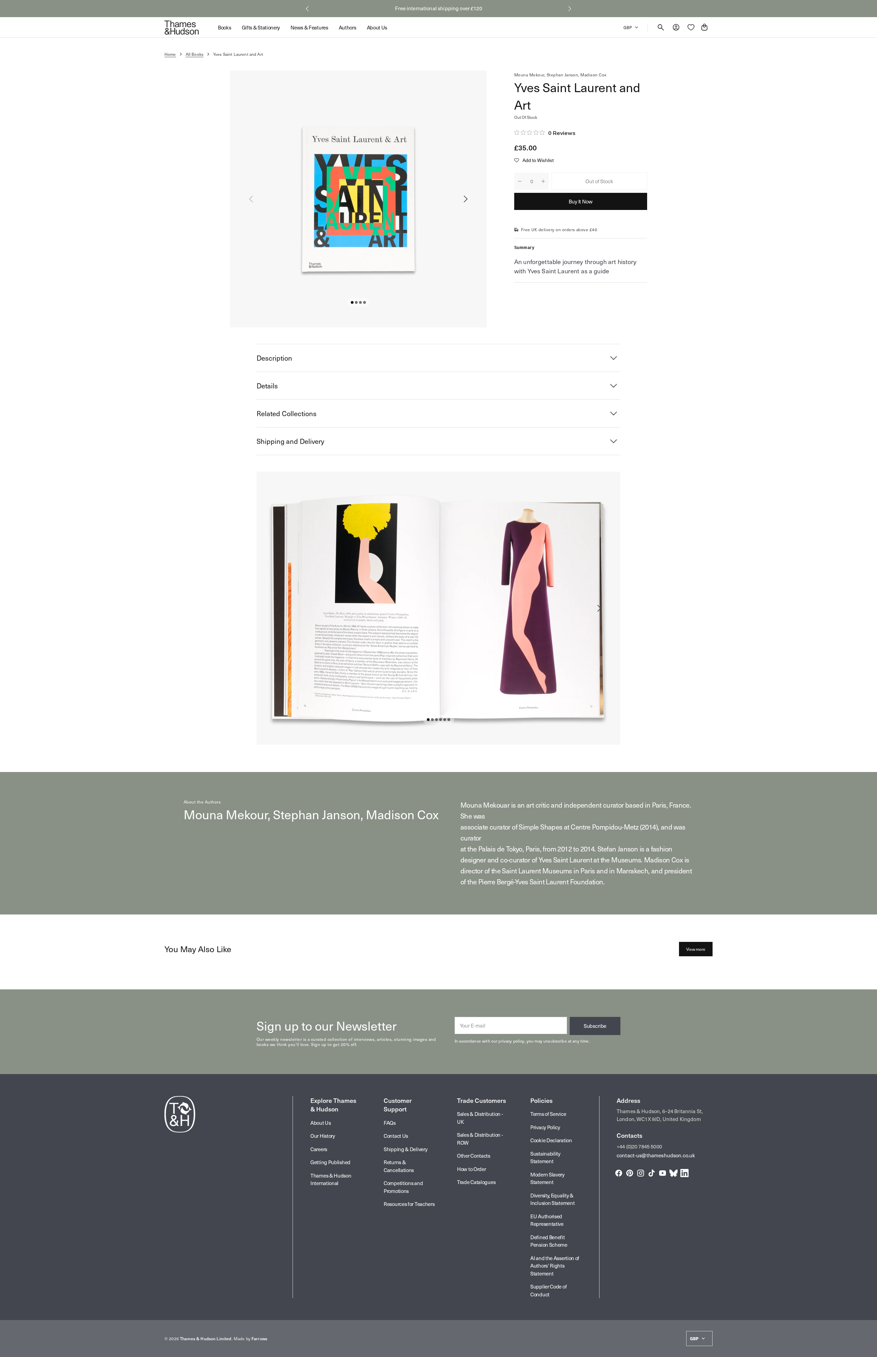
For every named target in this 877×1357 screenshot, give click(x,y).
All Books (194, 54)
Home (170, 54)
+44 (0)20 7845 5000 (639, 1146)
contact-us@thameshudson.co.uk (656, 1155)
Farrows (259, 1338)
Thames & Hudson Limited (205, 1338)
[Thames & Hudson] (181, 27)
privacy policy (511, 1041)
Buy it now (581, 201)
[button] (307, 8)
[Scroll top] (868, 1348)
